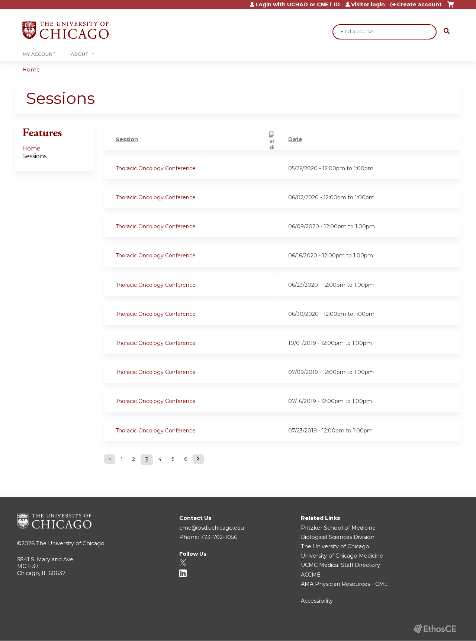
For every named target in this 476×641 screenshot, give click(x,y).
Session (127, 139)
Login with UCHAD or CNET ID (297, 4)
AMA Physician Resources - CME (344, 584)
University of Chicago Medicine (342, 555)
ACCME (311, 574)
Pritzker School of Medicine (338, 527)
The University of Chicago (70, 543)
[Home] (65, 30)
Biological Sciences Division (337, 537)
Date (295, 139)
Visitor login (368, 4)
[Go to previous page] (109, 459)
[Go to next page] (198, 459)
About (80, 54)
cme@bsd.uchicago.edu (211, 527)
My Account (39, 54)
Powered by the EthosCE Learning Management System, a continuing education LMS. (434, 628)
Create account (419, 4)
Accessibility (317, 600)
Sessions (34, 156)
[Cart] (450, 7)
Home (31, 69)
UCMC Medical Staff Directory (340, 565)
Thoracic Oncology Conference (156, 168)
